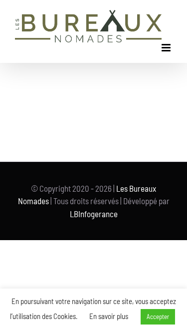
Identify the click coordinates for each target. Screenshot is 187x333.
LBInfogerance (94, 214)
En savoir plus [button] (108, 316)
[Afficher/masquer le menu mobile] (167, 47)
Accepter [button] (158, 317)
